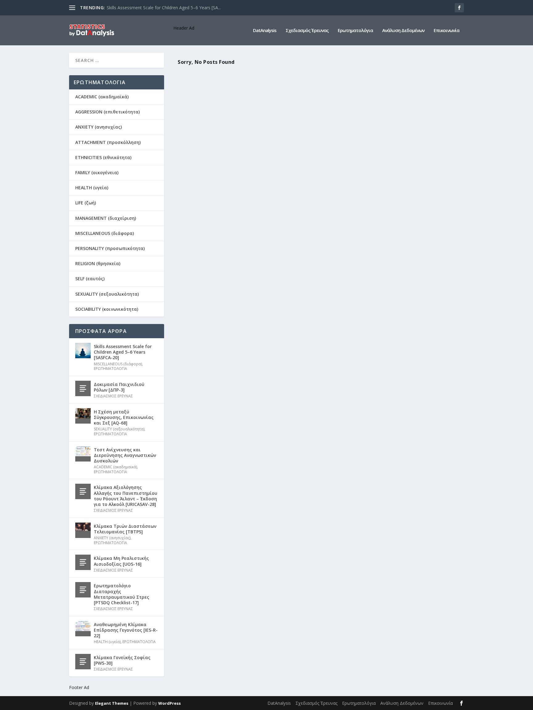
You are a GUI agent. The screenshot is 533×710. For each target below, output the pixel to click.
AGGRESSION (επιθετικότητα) (107, 112)
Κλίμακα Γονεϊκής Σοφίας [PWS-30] (122, 660)
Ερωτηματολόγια (355, 30)
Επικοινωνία (446, 30)
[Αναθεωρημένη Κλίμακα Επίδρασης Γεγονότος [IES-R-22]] (83, 628)
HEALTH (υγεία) (91, 188)
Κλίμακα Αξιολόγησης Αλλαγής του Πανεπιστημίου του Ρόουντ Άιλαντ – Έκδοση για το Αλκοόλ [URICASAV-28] (125, 495)
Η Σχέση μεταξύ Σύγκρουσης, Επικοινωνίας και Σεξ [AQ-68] (124, 417)
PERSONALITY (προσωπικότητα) (110, 248)
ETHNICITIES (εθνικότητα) (103, 157)
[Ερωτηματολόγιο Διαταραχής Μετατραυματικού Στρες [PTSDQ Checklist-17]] (83, 589)
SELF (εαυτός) (90, 278)
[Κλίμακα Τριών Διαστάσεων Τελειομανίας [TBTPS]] (83, 530)
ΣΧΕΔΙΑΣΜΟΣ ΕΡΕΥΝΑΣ (113, 396)
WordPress (169, 703)
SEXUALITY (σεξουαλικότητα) (107, 294)
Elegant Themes (111, 703)
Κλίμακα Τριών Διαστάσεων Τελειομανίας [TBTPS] (125, 529)
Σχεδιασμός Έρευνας (307, 30)
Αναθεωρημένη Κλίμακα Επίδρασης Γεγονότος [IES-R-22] (126, 630)
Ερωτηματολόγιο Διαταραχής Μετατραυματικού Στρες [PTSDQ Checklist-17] (121, 594)
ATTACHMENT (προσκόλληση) (108, 142)
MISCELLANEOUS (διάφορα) (104, 233)
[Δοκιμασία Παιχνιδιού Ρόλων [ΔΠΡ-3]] (83, 388)
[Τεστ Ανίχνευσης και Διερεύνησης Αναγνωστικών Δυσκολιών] (83, 454)
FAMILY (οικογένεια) (96, 172)
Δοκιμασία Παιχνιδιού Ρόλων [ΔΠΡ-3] (119, 387)
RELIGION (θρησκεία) (97, 263)
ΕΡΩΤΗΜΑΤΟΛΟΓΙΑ (110, 368)
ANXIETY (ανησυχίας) (98, 127)
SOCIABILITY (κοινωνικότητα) (106, 309)
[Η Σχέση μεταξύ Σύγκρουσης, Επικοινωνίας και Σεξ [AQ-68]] (83, 416)
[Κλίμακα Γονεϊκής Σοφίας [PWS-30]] (83, 661)
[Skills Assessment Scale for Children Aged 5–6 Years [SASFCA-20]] (83, 350)
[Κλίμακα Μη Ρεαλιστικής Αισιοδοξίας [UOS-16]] (83, 562)
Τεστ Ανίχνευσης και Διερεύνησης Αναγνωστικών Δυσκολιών (125, 455)
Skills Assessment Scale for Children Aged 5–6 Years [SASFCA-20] (123, 351)
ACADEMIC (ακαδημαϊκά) (102, 97)
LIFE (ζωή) (85, 203)
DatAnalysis (264, 30)
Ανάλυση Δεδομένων (403, 30)
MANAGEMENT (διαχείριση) (105, 218)
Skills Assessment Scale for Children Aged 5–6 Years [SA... (164, 7)
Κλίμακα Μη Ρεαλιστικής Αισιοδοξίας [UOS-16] (121, 561)
